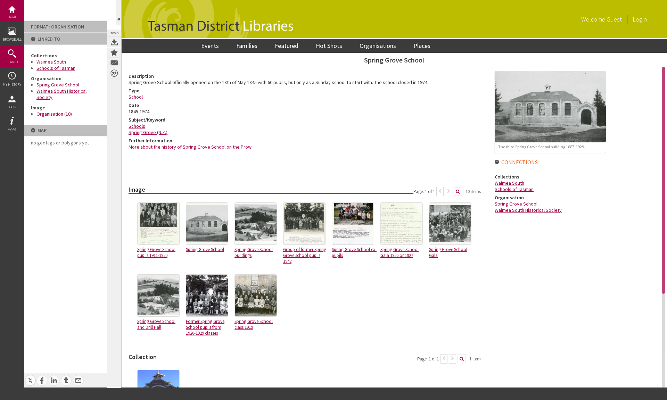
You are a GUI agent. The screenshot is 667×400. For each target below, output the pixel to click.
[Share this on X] (30, 376)
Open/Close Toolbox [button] (118, 12)
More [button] (12, 129)
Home (12, 17)
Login (12, 107)
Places (421, 46)
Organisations (378, 46)
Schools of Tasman (55, 68)
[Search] (458, 191)
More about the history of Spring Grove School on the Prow (190, 147)
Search (12, 62)
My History (12, 84)
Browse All (12, 39)
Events (210, 46)
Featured (286, 46)
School (136, 97)
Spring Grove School (57, 85)
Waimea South (51, 62)
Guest (614, 19)
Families (246, 46)
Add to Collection (114, 52)
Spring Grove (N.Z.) (148, 132)
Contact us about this (114, 63)
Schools (137, 126)
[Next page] (448, 191)
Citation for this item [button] (114, 73)
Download (114, 42)
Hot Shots (329, 46)
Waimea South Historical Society (528, 210)
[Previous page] (440, 191)
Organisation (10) (54, 114)
